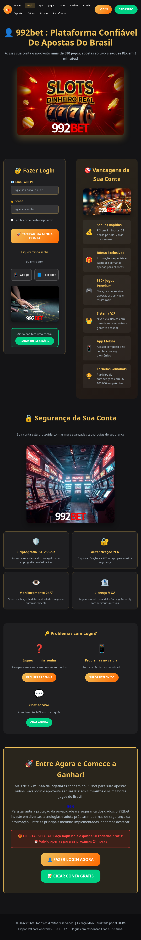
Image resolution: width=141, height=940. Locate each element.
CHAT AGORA (39, 722)
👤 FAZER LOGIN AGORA (71, 859)
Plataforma (59, 13)
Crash (86, 5)
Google (21, 274)
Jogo (62, 5)
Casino (74, 5)
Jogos (51, 5)
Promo (44, 13)
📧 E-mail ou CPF (22, 182)
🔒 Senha (17, 201)
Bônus (31, 13)
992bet (17, 5)
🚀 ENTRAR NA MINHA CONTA (35, 236)
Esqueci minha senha (34, 252)
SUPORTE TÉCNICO (102, 677)
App (41, 5)
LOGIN (103, 9)
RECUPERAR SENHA (39, 677)
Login (30, 5)
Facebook (46, 274)
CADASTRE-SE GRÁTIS (34, 341)
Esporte (18, 13)
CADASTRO (126, 9)
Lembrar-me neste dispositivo (34, 220)
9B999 (70, 806)
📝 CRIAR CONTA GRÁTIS (70, 876)
